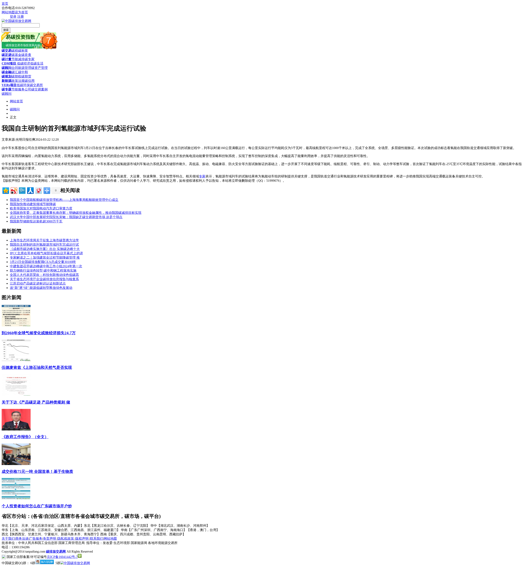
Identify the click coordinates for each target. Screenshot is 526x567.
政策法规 (18, 80)
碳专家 (30, 59)
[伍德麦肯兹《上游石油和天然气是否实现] (16, 360)
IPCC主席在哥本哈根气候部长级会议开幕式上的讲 (46, 253)
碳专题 (7, 89)
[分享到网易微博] (38, 190)
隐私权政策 (66, 538)
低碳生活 (36, 63)
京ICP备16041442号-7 (62, 557)
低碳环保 (23, 85)
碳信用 (30, 80)
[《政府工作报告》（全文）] (16, 429)
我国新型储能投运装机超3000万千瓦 (36, 221)
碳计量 (7, 59)
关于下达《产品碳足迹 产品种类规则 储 (36, 402)
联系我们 (96, 538)
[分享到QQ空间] (5, 190)
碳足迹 (7, 55)
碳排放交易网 (56, 551)
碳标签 (23, 50)
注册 (20, 16)
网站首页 (16, 101)
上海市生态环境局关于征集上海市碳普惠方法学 (44, 240)
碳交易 (7, 50)
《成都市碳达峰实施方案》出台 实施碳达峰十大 (45, 249)
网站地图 (8, 12)
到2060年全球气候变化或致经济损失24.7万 (39, 333)
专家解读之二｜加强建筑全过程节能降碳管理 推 (45, 257)
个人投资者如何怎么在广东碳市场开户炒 (37, 506)
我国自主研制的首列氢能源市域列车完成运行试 (44, 244)
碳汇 (15, 72)
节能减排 (18, 59)
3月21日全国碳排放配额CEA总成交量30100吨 (43, 262)
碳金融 (7, 72)
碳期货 (26, 76)
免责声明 (50, 538)
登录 (13, 16)
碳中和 (23, 72)
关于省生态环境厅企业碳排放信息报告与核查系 (44, 279)
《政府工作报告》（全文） (25, 437)
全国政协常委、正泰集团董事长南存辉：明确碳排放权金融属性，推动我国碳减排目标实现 (75, 212)
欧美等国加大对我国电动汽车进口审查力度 (41, 208)
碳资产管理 (39, 67)
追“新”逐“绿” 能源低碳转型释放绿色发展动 (41, 287)
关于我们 (8, 538)
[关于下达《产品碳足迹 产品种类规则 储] (16, 394)
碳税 (15, 50)
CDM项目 (9, 63)
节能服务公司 (21, 89)
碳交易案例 (39, 89)
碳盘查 (26, 55)
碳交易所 (36, 85)
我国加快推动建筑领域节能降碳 (33, 204)
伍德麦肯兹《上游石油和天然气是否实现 (37, 367)
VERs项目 (9, 85)
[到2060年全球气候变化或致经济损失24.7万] (16, 325)
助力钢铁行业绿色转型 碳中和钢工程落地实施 (43, 270)
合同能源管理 (21, 67)
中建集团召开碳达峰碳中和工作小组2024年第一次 (46, 266)
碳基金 (16, 55)
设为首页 (21, 12)
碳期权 (16, 76)
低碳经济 (23, 63)
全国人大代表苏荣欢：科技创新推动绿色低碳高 (44, 275)
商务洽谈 (22, 538)
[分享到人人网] (30, 190)
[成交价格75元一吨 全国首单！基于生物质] (16, 464)
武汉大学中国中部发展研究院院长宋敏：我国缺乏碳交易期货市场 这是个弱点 (66, 217)
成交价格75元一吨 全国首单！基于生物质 (37, 471)
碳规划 (7, 76)
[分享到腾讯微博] (22, 190)
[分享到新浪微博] (13, 190)
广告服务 (35, 538)
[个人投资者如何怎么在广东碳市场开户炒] (16, 498)
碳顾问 (7, 67)
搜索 (6, 29)
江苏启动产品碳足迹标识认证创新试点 (38, 283)
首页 (5, 3)
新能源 (7, 80)
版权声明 (82, 538)
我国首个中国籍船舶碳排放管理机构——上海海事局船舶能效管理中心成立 (64, 199)
